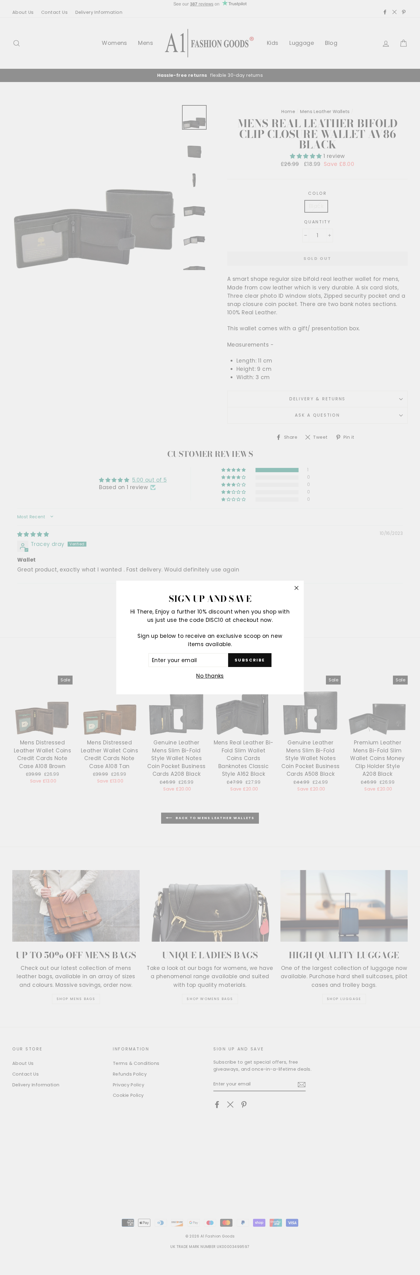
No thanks (210, 676)
